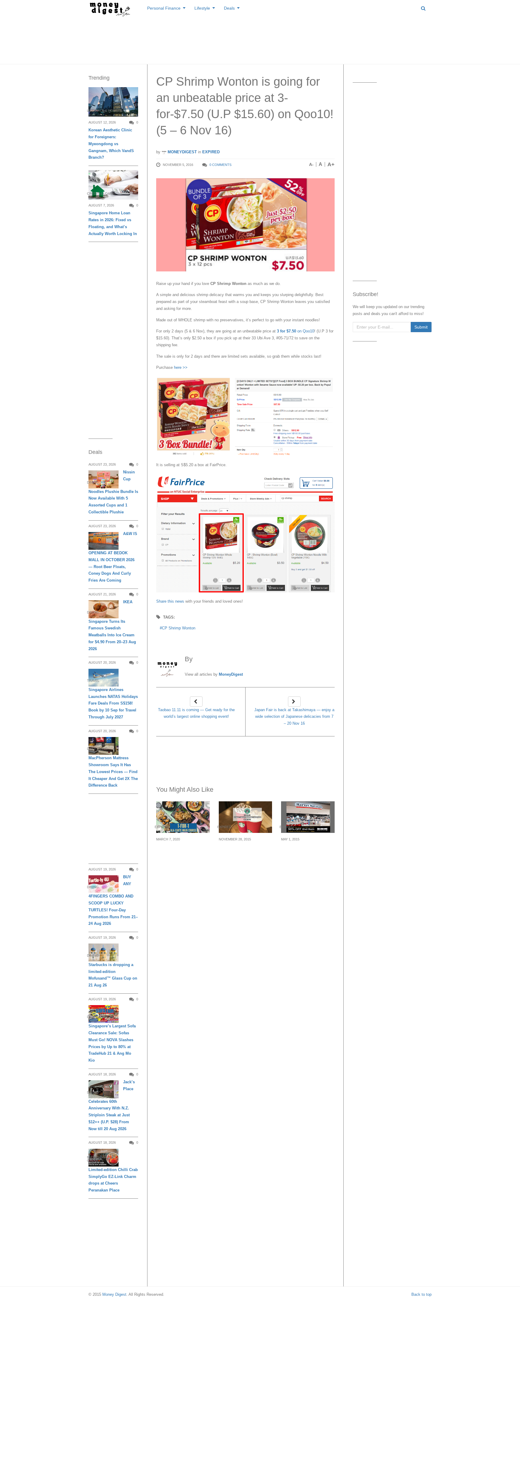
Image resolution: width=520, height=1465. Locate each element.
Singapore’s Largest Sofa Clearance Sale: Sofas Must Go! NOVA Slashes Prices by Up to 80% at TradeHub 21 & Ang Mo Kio (112, 1043)
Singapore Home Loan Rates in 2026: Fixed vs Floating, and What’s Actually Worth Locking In (112, 223)
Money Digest (114, 1294)
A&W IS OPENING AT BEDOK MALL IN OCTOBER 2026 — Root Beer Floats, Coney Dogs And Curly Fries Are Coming (112, 557)
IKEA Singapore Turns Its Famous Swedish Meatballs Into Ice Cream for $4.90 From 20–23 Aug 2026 (112, 625)
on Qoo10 (295, 331)
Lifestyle (202, 8)
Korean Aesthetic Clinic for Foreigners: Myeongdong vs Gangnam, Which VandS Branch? (111, 144)
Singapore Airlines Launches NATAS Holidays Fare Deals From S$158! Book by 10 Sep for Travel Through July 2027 (113, 703)
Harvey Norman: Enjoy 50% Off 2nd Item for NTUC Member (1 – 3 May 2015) (307, 857)
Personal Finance (164, 8)
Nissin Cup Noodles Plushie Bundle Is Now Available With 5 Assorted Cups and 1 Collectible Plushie (113, 492)
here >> (180, 367)
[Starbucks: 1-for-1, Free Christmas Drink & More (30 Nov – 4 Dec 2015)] (245, 817)
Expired (211, 152)
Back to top (421, 1294)
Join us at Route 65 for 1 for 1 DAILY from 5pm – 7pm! (182, 853)
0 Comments (220, 165)
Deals (229, 8)
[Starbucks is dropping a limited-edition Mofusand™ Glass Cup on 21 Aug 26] (103, 952)
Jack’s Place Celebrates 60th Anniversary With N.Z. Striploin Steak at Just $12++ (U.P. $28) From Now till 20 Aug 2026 (111, 1105)
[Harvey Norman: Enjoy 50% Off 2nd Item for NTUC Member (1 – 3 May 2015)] (308, 817)
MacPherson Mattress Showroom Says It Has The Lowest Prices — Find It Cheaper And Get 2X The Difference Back (113, 772)
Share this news (170, 601)
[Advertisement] (260, 39)
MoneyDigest (181, 152)
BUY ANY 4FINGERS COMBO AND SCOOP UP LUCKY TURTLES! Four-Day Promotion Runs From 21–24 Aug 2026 (113, 900)
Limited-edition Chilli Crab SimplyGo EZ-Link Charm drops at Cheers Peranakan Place (113, 1179)
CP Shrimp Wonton (178, 628)
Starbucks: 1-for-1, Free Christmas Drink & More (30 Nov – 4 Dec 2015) (245, 857)
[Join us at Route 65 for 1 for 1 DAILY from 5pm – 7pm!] (183, 817)
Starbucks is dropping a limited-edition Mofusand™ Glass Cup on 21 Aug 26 (112, 974)
